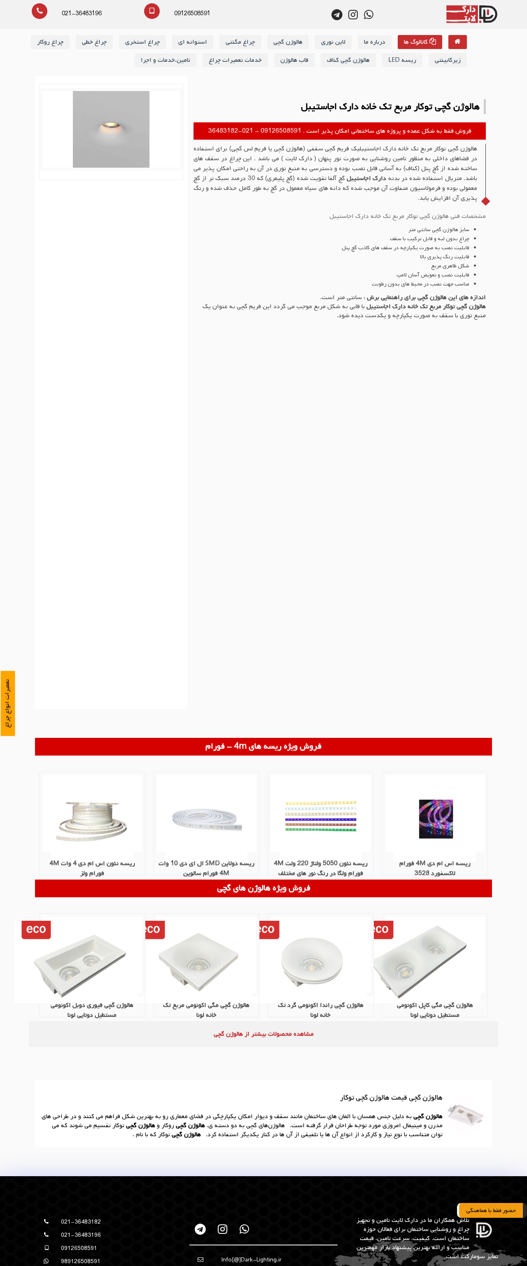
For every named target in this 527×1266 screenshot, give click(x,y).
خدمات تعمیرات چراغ (235, 60)
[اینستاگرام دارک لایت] (353, 14)
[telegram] (201, 1229)
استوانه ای (192, 42)
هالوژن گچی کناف (348, 60)
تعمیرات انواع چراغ (7, 703)
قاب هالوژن (294, 60)
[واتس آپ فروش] (369, 14)
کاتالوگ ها (416, 42)
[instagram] (222, 1229)
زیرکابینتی (448, 60)
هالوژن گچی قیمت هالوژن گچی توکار (391, 1098)
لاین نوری (333, 42)
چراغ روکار (50, 42)
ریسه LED (402, 60)
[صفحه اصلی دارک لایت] (457, 42)
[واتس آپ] (244, 1229)
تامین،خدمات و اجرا (165, 60)
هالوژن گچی (288, 42)
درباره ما (374, 42)
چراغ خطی (94, 42)
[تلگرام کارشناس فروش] (337, 14)
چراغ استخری (142, 42)
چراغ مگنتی (240, 42)
